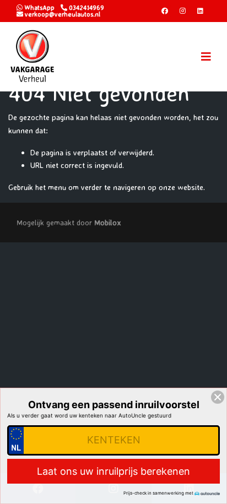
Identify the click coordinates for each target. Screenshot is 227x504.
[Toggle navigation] (206, 56)
